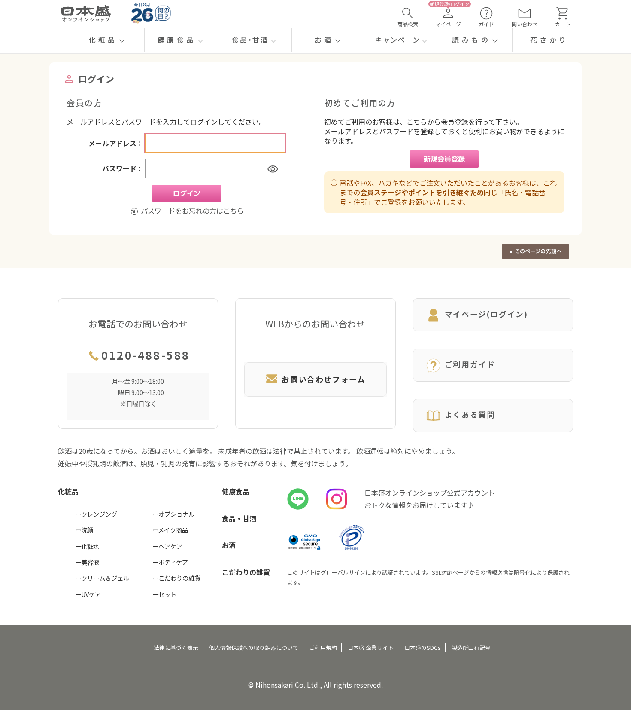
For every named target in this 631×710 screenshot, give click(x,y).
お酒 (229, 545)
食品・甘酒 (239, 518)
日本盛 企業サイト (371, 647)
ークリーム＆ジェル (102, 577)
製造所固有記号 (471, 647)
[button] (107, 40)
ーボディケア (170, 561)
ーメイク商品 (170, 529)
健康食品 (235, 491)
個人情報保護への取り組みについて (253, 647)
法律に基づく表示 (176, 647)
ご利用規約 (323, 647)
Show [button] (272, 168)
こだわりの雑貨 (246, 572)
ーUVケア (88, 594)
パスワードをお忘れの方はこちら (192, 210)
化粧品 (68, 491)
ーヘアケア (167, 546)
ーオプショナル (173, 513)
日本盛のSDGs (422, 647)
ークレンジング (96, 513)
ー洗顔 (84, 529)
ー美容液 (87, 561)
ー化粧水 (87, 546)
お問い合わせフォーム (323, 379)
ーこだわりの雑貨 (176, 577)
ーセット (164, 594)
